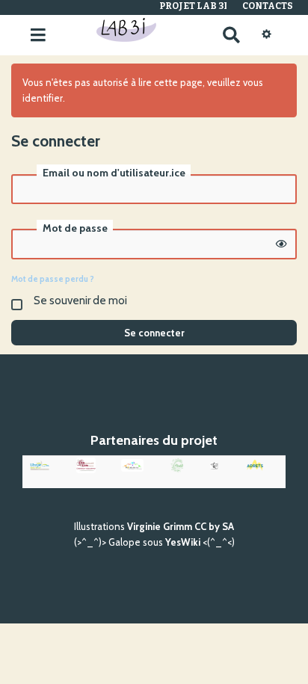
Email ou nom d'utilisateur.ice (114, 172)
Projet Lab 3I (193, 6)
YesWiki (182, 542)
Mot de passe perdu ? (52, 279)
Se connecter (154, 333)
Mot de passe (75, 228)
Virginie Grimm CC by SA (180, 526)
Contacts (267, 6)
